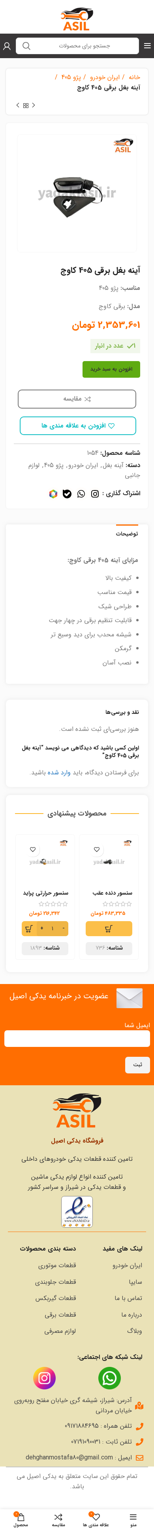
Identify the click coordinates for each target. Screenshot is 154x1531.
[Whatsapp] (81, 494)
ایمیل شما (137, 1025)
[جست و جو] (26, 46)
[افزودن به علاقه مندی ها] (96, 850)
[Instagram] (95, 494)
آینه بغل (113, 465)
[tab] (127, 533)
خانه (133, 77)
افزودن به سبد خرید (111, 369)
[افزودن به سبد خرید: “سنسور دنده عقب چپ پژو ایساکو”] (109, 928)
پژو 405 (70, 77)
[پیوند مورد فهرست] (113, 1265)
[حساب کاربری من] (7, 46)
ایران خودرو (104, 77)
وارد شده (59, 773)
